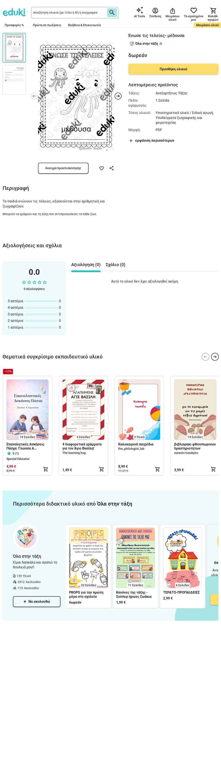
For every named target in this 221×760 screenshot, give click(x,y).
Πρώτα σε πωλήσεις (47, 25)
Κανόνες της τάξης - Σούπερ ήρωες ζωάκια (134, 594)
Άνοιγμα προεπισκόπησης (63, 168)
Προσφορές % (14, 25)
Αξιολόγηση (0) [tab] (86, 264)
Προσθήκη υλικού (173, 69)
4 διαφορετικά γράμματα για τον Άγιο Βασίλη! (82, 446)
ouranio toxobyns (186, 453)
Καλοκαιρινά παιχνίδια (135, 444)
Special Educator (18, 459)
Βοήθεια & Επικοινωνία (84, 25)
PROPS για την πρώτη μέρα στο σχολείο (86, 594)
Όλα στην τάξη (146, 44)
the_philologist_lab (131, 448)
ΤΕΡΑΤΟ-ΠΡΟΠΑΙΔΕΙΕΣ (181, 592)
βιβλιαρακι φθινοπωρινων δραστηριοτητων (195, 446)
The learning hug (74, 453)
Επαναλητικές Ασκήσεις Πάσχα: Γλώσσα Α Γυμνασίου (25, 446)
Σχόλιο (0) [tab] (115, 264)
